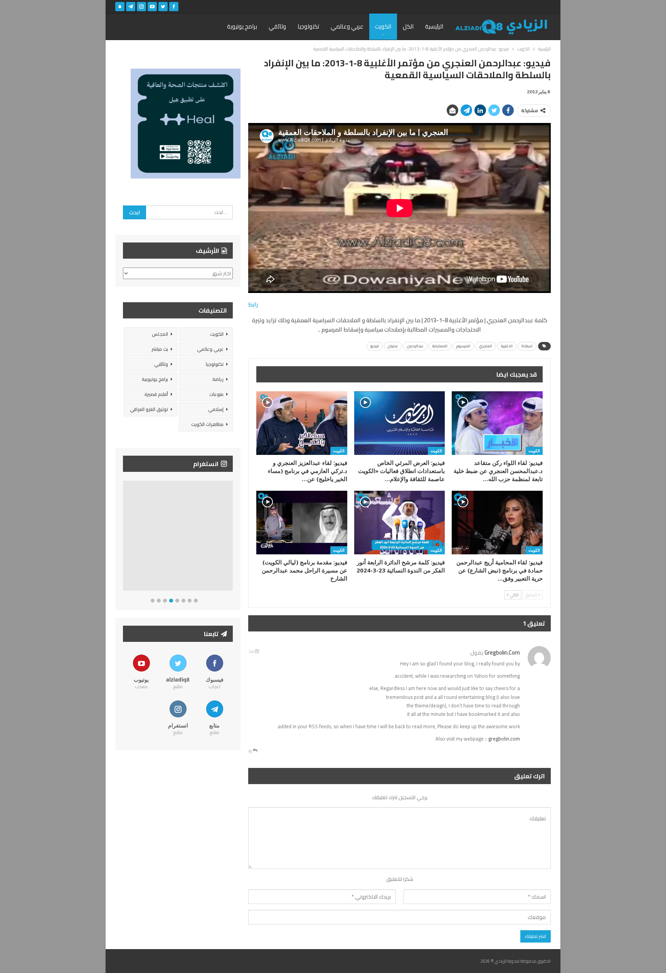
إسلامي (216, 409)
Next (231, 537)
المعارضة (439, 346)
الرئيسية (434, 26)
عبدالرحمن (415, 346)
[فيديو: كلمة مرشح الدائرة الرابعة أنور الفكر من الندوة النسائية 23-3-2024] (399, 522)
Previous (125, 537)
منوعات (216, 394)
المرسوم (463, 346)
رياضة (218, 379)
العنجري (485, 346)
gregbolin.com (502, 652)
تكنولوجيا (308, 26)
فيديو (374, 346)
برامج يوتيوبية (155, 379)
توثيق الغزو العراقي (149, 409)
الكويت (383, 26)
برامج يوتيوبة (242, 26)
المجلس (160, 334)
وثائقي (277, 26)
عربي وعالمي (347, 26)
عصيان (393, 346)
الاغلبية (507, 346)
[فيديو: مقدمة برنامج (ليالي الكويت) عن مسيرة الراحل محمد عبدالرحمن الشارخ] (301, 522)
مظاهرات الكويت (207, 424)
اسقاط (527, 346)
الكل (408, 26)
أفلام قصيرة (156, 394)
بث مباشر (159, 349)
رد (250, 750)
